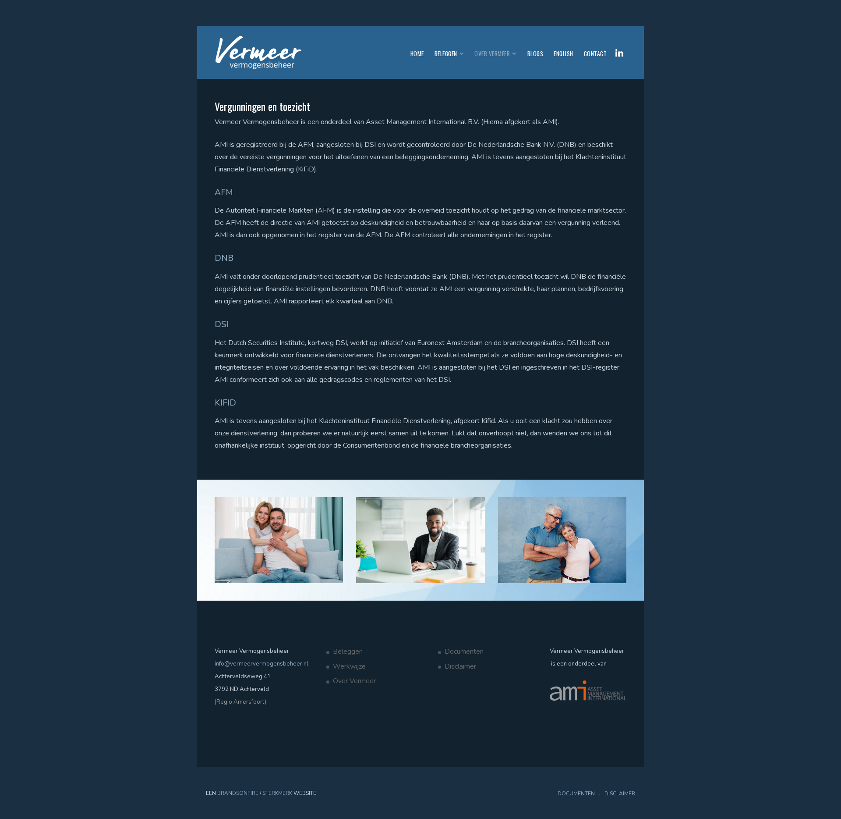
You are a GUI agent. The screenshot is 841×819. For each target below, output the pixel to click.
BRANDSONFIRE (237, 793)
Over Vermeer (492, 53)
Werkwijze (349, 666)
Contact (595, 53)
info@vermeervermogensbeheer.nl (261, 664)
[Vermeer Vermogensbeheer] (258, 52)
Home (417, 53)
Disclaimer (460, 666)
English (563, 53)
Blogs (535, 53)
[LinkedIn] (619, 53)
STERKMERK (277, 793)
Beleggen (446, 53)
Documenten (464, 651)
